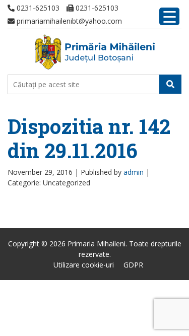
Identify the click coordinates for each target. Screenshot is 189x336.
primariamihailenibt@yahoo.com (68, 21)
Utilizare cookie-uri (83, 265)
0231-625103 (37, 8)
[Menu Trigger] (169, 16)
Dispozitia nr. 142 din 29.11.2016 (89, 138)
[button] (170, 84)
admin (133, 172)
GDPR (133, 265)
